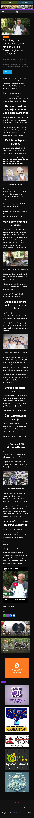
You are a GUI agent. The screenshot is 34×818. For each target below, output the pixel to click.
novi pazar (13, 62)
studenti (14, 66)
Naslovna (3, 805)
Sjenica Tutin (6, 66)
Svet (10, 809)
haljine (4, 61)
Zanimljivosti (24, 807)
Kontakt (18, 809)
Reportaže (5, 36)
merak (4, 62)
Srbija (10, 66)
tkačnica (5, 68)
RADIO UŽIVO (25, 2)
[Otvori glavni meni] (3, 11)
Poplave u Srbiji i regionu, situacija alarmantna (15, 647)
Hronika (9, 807)
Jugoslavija (22, 61)
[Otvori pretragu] (31, 11)
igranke (8, 61)
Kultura (13, 807)
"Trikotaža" (6, 59)
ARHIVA (23, 809)
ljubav (27, 61)
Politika (21, 805)
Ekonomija (26, 805)
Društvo (4, 807)
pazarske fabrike (14, 64)
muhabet (8, 62)
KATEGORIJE (16, 805)
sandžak (25, 64)
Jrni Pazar (17, 61)
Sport (31, 805)
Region (29, 807)
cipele (18, 59)
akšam (11, 59)
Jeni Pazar (12, 61)
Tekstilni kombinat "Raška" (22, 66)
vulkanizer (9, 68)
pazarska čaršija (6, 64)
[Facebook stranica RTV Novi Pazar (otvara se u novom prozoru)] (15, 802)
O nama (14, 809)
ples (19, 64)
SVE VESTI (9, 805)
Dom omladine (23, 59)
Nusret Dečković (19, 62)
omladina (26, 62)
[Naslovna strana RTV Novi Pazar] (17, 11)
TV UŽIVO (9, 2)
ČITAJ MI (7, 72)
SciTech (18, 807)
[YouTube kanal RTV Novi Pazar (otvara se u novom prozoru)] (18, 802)
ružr (22, 64)
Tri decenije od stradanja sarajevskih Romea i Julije (15, 630)
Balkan (14, 59)
